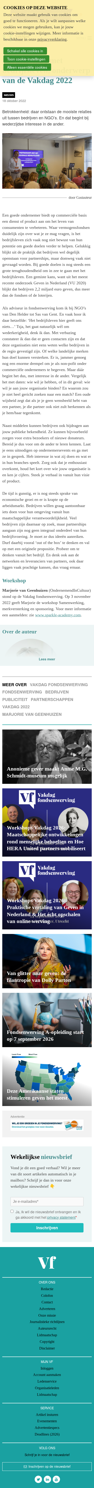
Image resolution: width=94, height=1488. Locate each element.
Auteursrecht (47, 1328)
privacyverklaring (52, 39)
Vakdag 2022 (16, 707)
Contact (47, 1302)
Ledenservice (47, 1381)
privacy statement (61, 1217)
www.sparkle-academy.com (58, 615)
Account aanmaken (47, 1375)
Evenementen (47, 1421)
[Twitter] (38, 1479)
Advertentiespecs (47, 1428)
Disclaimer (47, 1348)
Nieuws (9, 95)
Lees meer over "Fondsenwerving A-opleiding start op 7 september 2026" (47, 1020)
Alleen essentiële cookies (27, 67)
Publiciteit (15, 699)
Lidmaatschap (47, 1335)
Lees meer (47, 659)
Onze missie (47, 1315)
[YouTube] (56, 1479)
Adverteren (47, 1309)
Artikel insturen (47, 1415)
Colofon (47, 1295)
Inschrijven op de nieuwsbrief (49, 1466)
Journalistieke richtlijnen (47, 1322)
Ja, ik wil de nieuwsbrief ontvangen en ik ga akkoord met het (48, 1214)
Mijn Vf (47, 1361)
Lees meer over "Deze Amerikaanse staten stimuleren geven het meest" (47, 1079)
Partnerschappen (52, 699)
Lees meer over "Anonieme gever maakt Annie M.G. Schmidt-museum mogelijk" (47, 757)
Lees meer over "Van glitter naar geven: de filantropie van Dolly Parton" (47, 961)
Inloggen (47, 1368)
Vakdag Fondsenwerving (59, 685)
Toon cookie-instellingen (26, 58)
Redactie (47, 1289)
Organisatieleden (47, 1388)
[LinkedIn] (47, 1479)
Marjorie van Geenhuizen (32, 714)
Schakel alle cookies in (25, 50)
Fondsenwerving (22, 692)
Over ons (47, 1282)
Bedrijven (57, 692)
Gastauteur (84, 197)
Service (47, 1408)
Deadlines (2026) (47, 1434)
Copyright (47, 1342)
